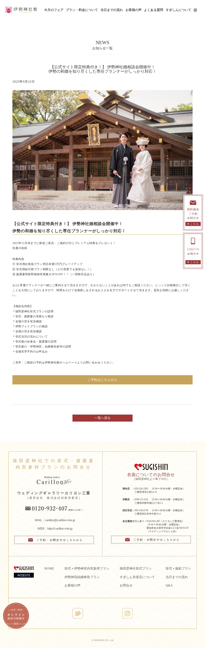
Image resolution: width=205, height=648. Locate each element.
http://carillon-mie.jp (59, 528)
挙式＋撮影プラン (178, 568)
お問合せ (126, 585)
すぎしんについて (178, 10)
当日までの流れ (111, 10)
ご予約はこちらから (102, 379)
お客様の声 (134, 10)
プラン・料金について (82, 10)
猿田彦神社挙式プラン (136, 568)
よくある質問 (153, 10)
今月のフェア (53, 10)
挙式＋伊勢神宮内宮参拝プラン (86, 568)
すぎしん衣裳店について (137, 577)
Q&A (169, 585)
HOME (49, 568)
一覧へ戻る (102, 418)
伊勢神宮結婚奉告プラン (82, 577)
